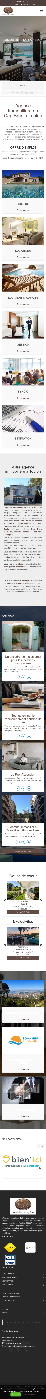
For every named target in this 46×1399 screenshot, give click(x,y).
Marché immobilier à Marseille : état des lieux (23, 828)
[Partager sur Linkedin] (26, 93)
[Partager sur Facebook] (13, 93)
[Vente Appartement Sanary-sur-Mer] (23, 936)
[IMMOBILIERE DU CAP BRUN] (8, 10)
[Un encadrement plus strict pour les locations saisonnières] (23, 636)
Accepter (15, 1394)
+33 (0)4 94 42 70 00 (29, 4)
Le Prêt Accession (23, 774)
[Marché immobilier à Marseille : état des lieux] (23, 809)
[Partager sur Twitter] (17, 93)
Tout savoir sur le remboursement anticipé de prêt (23, 718)
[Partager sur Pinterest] (22, 93)
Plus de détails (30, 1394)
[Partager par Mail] (31, 93)
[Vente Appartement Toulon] (23, 890)
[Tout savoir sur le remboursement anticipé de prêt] (23, 697)
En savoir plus (23, 210)
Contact (31, 49)
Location (15, 49)
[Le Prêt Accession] (23, 756)
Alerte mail (14, 4)
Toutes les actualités (23, 851)
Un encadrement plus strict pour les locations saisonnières (23, 659)
